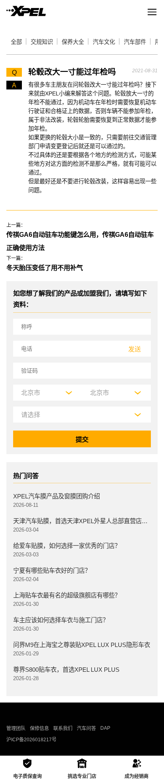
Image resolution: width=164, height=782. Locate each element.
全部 (16, 42)
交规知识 (42, 42)
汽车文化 (104, 42)
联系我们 (62, 728)
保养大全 (73, 42)
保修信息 (39, 728)
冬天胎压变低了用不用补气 (44, 267)
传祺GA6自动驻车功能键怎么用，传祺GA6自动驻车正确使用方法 (80, 241)
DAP (105, 728)
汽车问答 (86, 728)
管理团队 (15, 728)
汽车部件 (135, 42)
